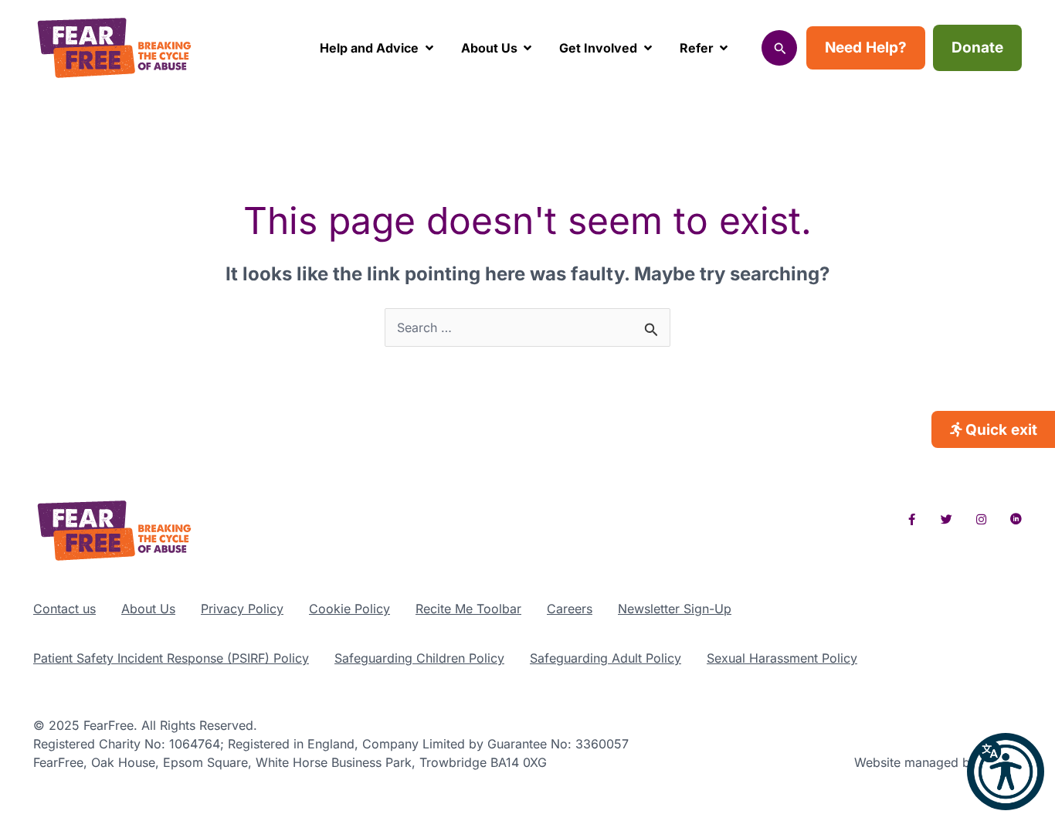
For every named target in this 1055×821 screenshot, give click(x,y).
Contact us (64, 608)
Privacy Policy (242, 608)
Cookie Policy (349, 608)
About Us (148, 608)
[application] (426, 48)
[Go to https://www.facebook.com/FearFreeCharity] (912, 519)
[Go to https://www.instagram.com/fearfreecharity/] (981, 519)
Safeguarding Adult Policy (605, 658)
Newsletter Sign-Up (674, 608)
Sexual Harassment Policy (782, 658)
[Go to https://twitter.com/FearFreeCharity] (946, 519)
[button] (1005, 771)
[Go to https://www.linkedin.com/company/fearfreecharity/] (1016, 519)
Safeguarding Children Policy (419, 658)
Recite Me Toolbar (468, 608)
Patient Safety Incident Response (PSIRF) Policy (171, 658)
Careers (569, 608)
